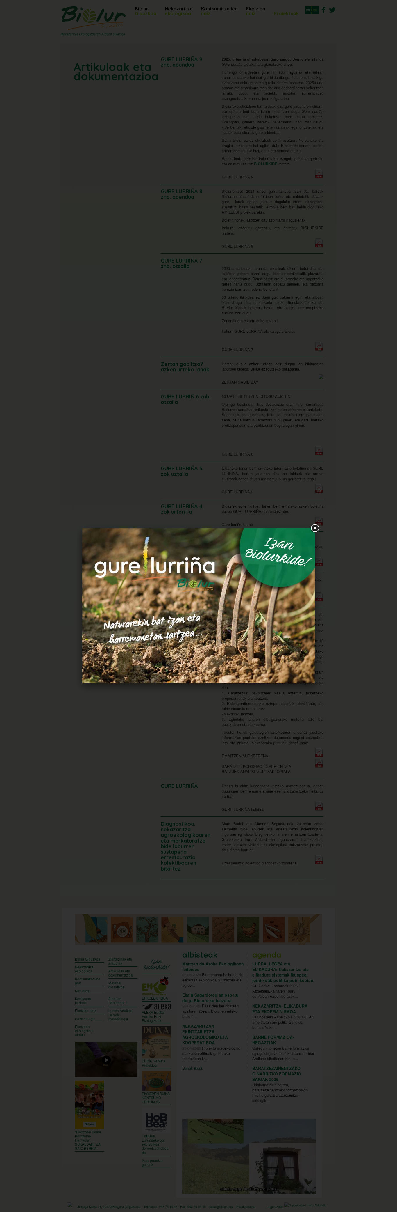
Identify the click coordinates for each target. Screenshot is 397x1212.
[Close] (315, 528)
